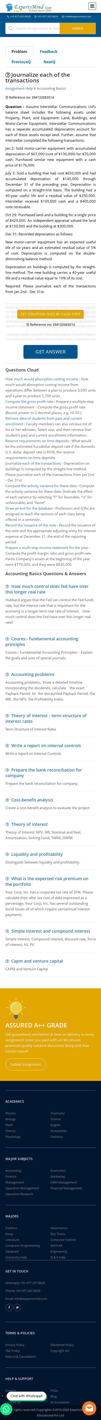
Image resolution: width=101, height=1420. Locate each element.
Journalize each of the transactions (33, 463)
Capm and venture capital (37, 961)
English (55, 1125)
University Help (16, 1257)
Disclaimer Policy (62, 1345)
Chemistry (57, 1113)
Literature (12, 1240)
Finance (10, 1176)
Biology (10, 1119)
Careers (10, 1390)
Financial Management (66, 1188)
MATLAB (56, 1245)
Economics (58, 1170)
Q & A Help (58, 1257)
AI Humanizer (60, 1402)
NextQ (49, 61)
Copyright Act (60, 1351)
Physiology (13, 1137)
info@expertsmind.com (78, 16)
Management (14, 1182)
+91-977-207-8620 (20, 16)
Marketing (57, 1176)
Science (55, 1119)
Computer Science (63, 1240)
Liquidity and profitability (37, 854)
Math (9, 1125)
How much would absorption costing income (41, 379)
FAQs (54, 1390)
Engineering (58, 1251)
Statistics (56, 1137)
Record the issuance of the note (30, 525)
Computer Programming (22, 1245)
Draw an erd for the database (29, 508)
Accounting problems (32, 674)
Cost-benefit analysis (32, 800)
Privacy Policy (14, 1345)
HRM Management (63, 1182)
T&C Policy (12, 1351)
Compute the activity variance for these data (41, 485)
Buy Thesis (57, 1234)
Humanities (58, 1131)
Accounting (13, 1170)
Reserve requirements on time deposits (37, 440)
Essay (9, 1234)
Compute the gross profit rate (29, 401)
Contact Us (13, 1402)
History (10, 1131)
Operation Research (19, 1194)
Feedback (49, 51)
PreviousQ (21, 61)
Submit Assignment (25, 1064)
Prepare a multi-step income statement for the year (46, 547)
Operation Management (22, 1188)
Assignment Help (19, 88)
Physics (10, 1113)
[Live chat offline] (89, 1408)
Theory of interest (29, 824)
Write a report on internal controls (46, 745)
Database (12, 1251)
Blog (53, 1396)
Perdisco (11, 1228)
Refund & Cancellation (20, 1356)
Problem (19, 51)
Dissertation (58, 1228)
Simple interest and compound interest (50, 931)
